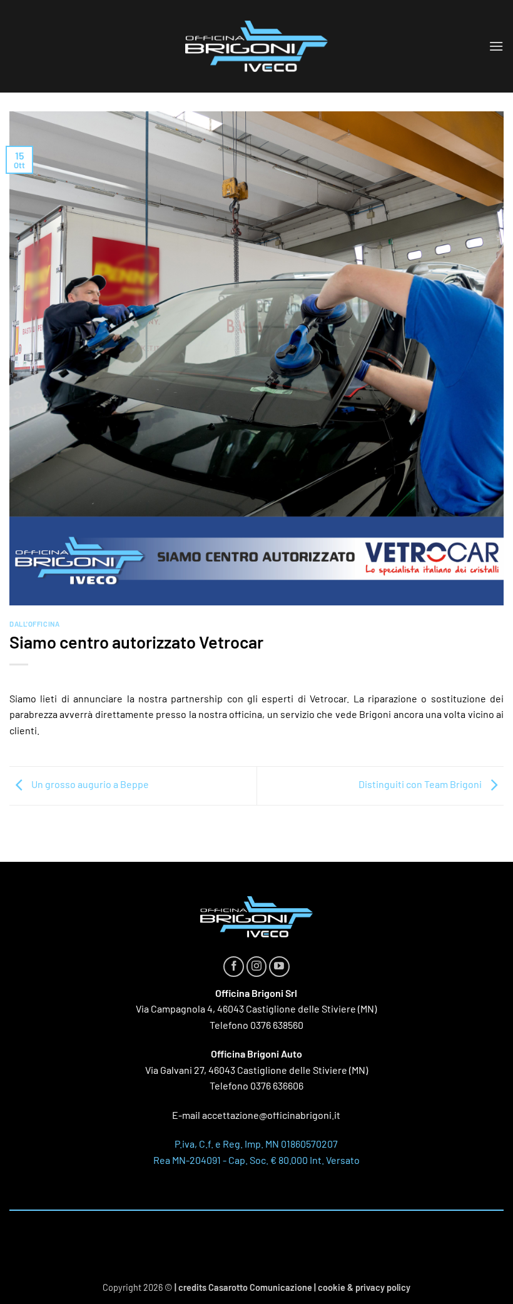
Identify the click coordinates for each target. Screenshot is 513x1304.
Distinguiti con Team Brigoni (421, 785)
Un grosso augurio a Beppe (89, 785)
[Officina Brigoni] (256, 47)
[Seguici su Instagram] (256, 966)
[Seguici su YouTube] (279, 966)
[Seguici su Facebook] (233, 966)
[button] (496, 46)
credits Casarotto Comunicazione (245, 1287)
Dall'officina (34, 624)
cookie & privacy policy (364, 1287)
